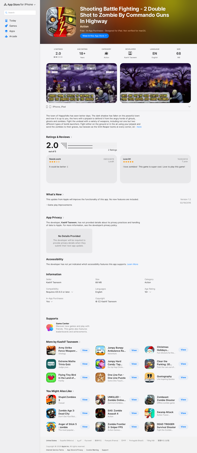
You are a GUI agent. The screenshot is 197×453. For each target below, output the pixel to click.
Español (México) (67, 440)
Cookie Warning (92, 450)
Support (105, 450)
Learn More (132, 264)
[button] (20, 20)
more (139, 127)
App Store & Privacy (75, 450)
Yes (48, 301)
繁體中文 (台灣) (163, 440)
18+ (146, 292)
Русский (88, 440)
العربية (79, 440)
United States (51, 440)
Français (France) (111, 440)
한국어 (123, 440)
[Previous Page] (43, 79)
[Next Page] (194, 79)
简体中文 (98, 440)
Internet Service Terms (55, 450)
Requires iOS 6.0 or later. (58, 292)
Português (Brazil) (136, 440)
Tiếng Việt (151, 440)
